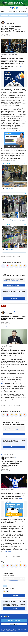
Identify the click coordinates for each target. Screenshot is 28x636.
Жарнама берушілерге (14, 624)
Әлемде (3, 308)
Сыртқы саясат (16, 11)
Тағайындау (23, 11)
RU (23, 8)
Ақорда (20, 66)
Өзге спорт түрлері (9, 454)
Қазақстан (10, 11)
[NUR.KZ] (14, 8)
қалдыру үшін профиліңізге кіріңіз (11, 280)
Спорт (2, 454)
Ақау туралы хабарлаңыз (14, 620)
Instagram (15, 298)
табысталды (8, 551)
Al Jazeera (4, 358)
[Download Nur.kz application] (14, 3)
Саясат (3, 11)
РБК (2, 383)
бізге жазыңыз (16, 256)
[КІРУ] (26, 8)
